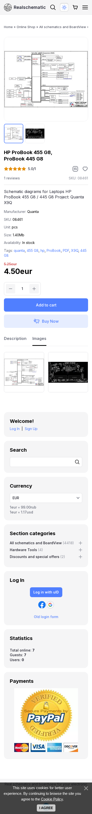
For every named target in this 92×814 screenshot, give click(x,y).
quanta (19, 250)
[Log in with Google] (50, 604)
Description (15, 338)
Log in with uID (46, 592)
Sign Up (31, 429)
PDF (66, 250)
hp (42, 250)
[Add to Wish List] (85, 169)
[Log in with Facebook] (42, 604)
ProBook (54, 250)
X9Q (74, 250)
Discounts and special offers (37, 557)
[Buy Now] (46, 321)
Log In (15, 429)
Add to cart (46, 305)
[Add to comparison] (75, 169)
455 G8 (33, 250)
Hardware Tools (26, 550)
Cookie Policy (52, 799)
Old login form (46, 617)
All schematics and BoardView (42, 543)
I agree (46, 808)
